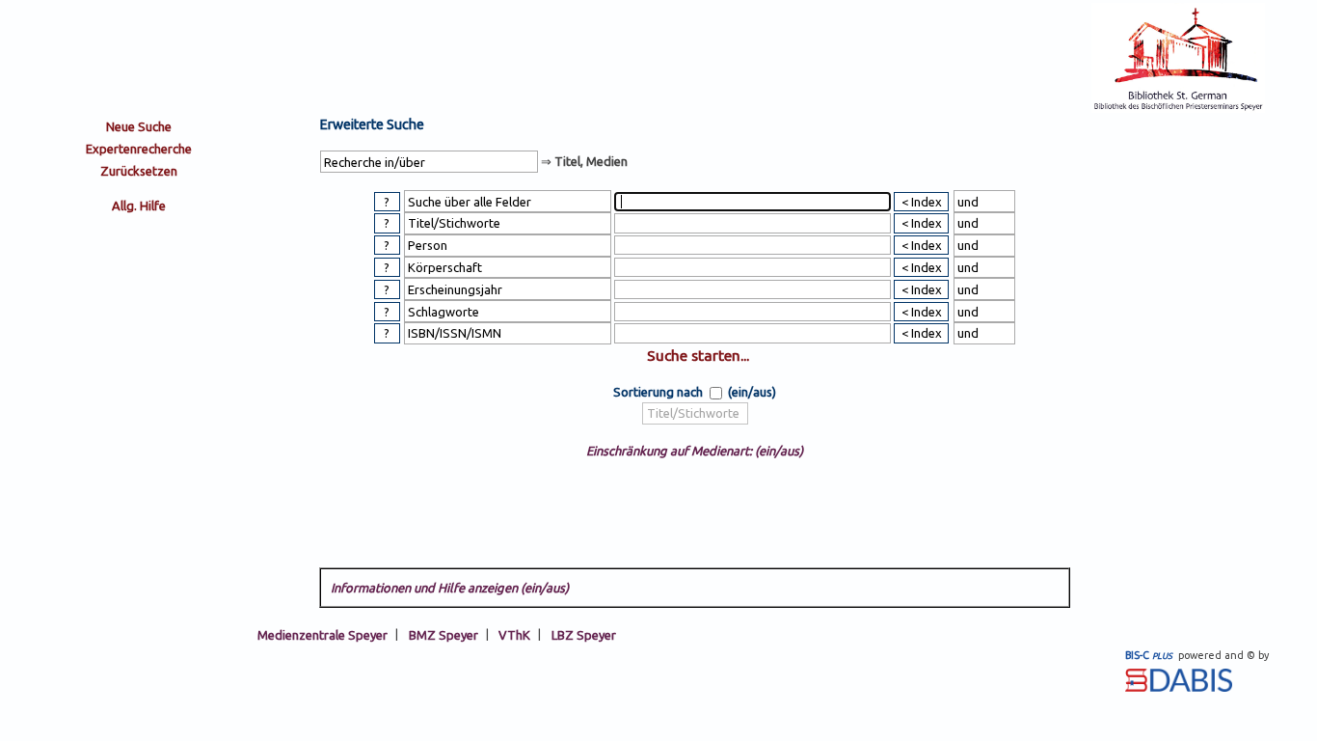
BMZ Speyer (443, 634)
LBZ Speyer (583, 634)
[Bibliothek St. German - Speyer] (1178, 108)
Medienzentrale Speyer (322, 634)
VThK (514, 634)
